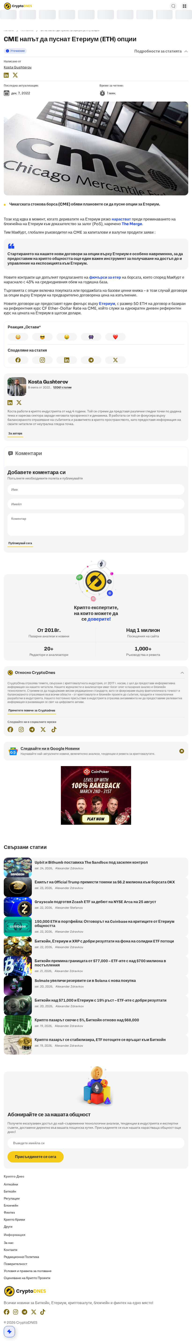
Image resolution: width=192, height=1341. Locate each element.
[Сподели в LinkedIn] (66, 360)
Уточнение (17, 51)
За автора (15, 433)
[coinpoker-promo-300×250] (96, 823)
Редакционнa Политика (21, 1257)
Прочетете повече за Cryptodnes (31, 710)
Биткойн (10, 1191)
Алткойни (11, 1184)
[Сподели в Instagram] (42, 360)
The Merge (132, 223)
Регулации (12, 1198)
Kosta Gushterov (18, 67)
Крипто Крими (14, 1219)
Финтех (9, 1212)
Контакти (10, 1250)
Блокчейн (11, 1205)
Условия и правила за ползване (28, 1271)
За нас (9, 1243)
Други (8, 1226)
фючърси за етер (105, 277)
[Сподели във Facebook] (18, 360)
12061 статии (62, 387)
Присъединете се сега (35, 1156)
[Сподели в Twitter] (115, 360)
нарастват (121, 219)
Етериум (107, 303)
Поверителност (15, 1264)
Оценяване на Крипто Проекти (27, 1278)
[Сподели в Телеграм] (91, 360)
